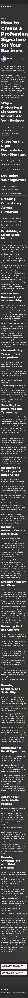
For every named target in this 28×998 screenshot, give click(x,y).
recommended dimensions (9, 786)
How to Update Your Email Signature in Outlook (12, 972)
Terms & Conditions (15, 992)
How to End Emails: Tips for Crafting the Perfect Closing (12, 967)
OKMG (2, 994)
